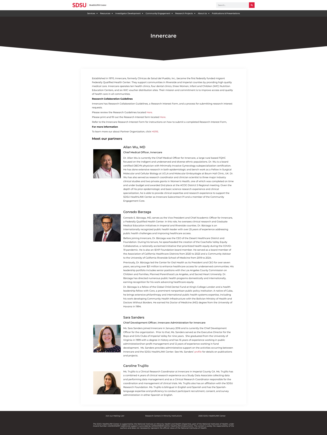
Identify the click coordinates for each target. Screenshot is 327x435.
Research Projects (184, 13)
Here (149, 112)
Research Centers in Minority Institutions (163, 416)
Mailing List (118, 416)
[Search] (252, 5)
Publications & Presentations (226, 13)
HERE (155, 131)
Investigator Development (128, 13)
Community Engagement (158, 13)
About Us (202, 13)
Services (91, 13)
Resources (105, 13)
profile (198, 351)
